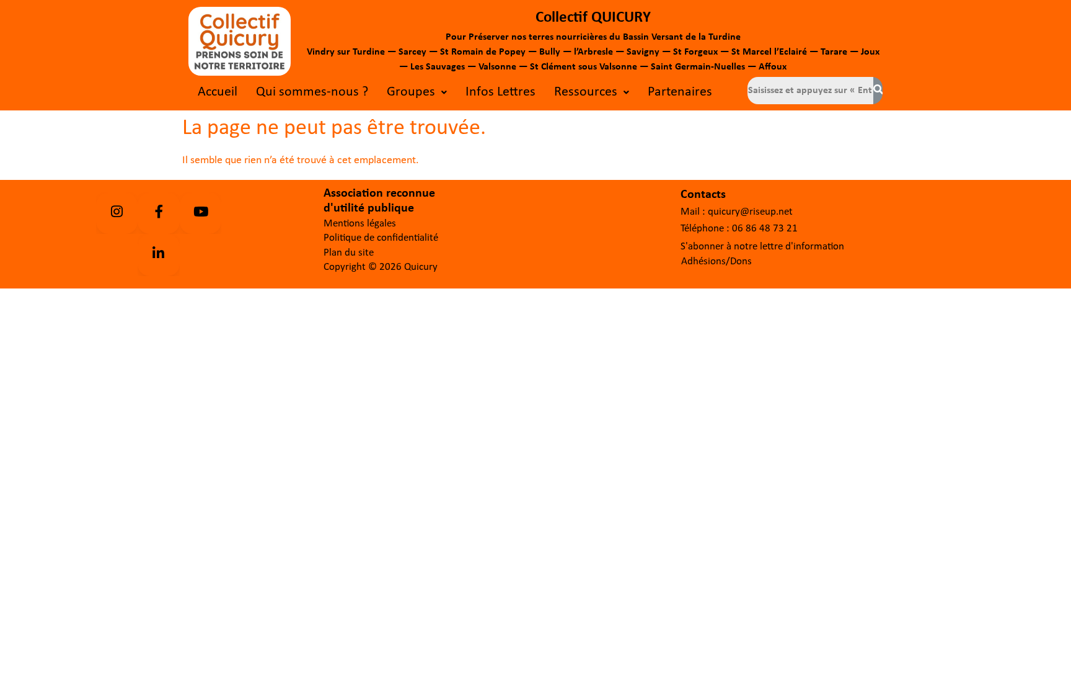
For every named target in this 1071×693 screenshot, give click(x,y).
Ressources (585, 92)
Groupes (411, 92)
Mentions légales (360, 223)
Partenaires (680, 92)
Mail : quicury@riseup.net (737, 212)
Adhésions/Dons (716, 261)
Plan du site (349, 253)
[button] (416, 92)
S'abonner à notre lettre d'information (762, 246)
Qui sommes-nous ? (312, 92)
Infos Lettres (500, 92)
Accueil (217, 92)
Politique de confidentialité (381, 238)
